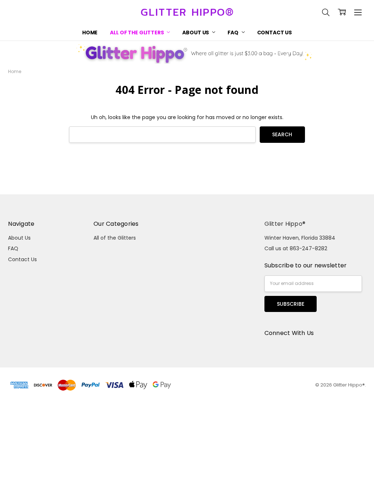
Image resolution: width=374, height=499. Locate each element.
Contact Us (274, 32)
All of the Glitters (137, 32)
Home (90, 32)
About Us (196, 32)
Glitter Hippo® (285, 224)
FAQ (233, 32)
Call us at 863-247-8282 (295, 248)
